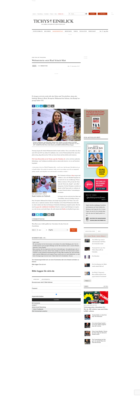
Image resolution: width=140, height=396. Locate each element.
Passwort (34, 288)
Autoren (34, 14)
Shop (56, 14)
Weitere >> (87, 280)
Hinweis (71, 256)
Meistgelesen (90, 231)
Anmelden (92, 13)
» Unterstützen (102, 13)
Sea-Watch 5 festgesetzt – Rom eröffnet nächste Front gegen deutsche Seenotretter (99, 274)
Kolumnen (47, 31)
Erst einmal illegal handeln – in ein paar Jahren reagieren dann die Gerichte (99, 324)
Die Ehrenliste (95, 256)
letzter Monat (101, 236)
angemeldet (42, 259)
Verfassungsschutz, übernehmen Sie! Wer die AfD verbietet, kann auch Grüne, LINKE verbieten (96, 309)
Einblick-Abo (60, 14)
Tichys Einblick (38, 31)
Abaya (73, 175)
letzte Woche (92, 236)
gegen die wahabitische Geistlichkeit (45, 207)
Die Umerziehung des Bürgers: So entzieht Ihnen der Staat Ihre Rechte (99, 341)
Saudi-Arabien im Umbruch (41, 196)
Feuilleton (83, 31)
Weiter (73, 230)
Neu (99, 231)
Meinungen (68, 31)
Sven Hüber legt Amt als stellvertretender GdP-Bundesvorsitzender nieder (99, 241)
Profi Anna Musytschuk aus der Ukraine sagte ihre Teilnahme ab (48, 159)
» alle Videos (105, 286)
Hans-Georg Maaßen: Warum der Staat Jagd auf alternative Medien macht (99, 333)
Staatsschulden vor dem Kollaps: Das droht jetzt (99, 315)
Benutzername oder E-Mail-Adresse (42, 282)
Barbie (64, 209)
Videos (75, 31)
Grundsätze (46, 14)
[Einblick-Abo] (96, 159)
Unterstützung (40, 14)
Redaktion (44, 65)
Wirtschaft (92, 31)
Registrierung (46, 279)
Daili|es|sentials (58, 31)
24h (85, 236)
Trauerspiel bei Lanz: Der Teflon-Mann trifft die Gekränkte (98, 250)
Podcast (51, 14)
